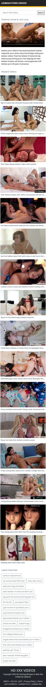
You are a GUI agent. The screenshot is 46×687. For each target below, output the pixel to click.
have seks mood (35, 581)
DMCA (6, 681)
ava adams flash (22, 602)
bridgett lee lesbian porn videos (16, 629)
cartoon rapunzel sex (12, 575)
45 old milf (7, 602)
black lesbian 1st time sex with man (18, 591)
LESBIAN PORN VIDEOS (14, 3)
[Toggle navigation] (41, 3)
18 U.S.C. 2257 (16, 681)
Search (41, 12)
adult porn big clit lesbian (13, 586)
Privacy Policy (30, 681)
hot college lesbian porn (13, 634)
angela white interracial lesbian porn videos (21, 639)
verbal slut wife (9, 623)
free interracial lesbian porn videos (17, 645)
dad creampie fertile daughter (15, 655)
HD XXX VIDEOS (23, 670)
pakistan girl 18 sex (11, 650)
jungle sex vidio (9, 661)
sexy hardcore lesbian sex (13, 613)
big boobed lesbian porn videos (16, 618)
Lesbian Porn (24, 684)
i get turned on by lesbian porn (16, 607)
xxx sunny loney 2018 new (14, 581)
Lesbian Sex (37, 684)
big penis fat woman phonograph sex (18, 597)
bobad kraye (24, 623)
